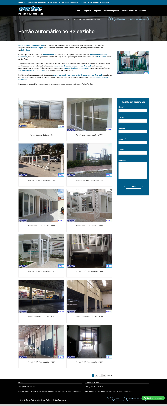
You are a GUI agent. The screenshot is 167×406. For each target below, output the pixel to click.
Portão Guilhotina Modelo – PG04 (89, 316)
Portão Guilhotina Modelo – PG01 (89, 362)
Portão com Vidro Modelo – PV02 (89, 225)
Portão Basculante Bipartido (41, 135)
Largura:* (122, 139)
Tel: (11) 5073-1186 (27, 386)
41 (104, 375)
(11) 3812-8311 (64, 2)
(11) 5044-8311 (94, 2)
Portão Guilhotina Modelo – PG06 (89, 271)
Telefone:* (122, 128)
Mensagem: (122, 160)
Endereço (42, 2)
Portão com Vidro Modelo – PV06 (89, 135)
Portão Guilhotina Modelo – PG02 (41, 362)
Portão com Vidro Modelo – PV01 (41, 271)
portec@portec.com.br (93, 19)
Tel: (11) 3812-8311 (94, 386)
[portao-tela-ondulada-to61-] (133, 62)
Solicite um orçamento (138, 19)
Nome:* (121, 107)
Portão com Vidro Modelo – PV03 (41, 225)
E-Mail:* (121, 118)
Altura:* (121, 149)
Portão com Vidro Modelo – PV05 (41, 180)
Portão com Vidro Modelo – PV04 (89, 180)
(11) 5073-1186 (32, 2)
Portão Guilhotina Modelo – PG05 (41, 316)
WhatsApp (121, 19)
